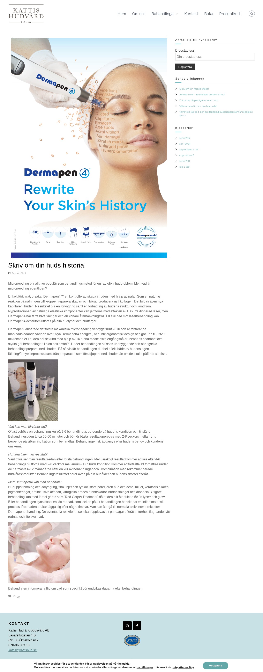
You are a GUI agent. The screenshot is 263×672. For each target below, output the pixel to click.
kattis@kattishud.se (22, 650)
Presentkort (229, 14)
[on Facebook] (137, 625)
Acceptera (215, 665)
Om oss (138, 14)
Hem (122, 14)
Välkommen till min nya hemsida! (198, 106)
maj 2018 (184, 166)
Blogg (16, 596)
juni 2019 (184, 138)
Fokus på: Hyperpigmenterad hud (198, 100)
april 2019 (184, 143)
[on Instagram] (127, 625)
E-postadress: (185, 50)
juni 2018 (184, 161)
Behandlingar (163, 14)
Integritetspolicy (183, 667)
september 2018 (188, 149)
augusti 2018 (186, 155)
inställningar (145, 667)
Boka (208, 14)
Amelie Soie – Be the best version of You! (202, 94)
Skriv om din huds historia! (194, 88)
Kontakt (191, 14)
